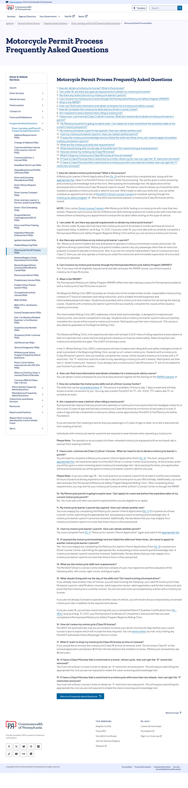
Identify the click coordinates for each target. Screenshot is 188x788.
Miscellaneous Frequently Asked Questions (24, 394)
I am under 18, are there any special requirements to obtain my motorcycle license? (105, 91)
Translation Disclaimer (162, 767)
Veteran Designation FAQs (27, 347)
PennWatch (146, 731)
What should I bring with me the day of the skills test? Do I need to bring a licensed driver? (109, 148)
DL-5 (113, 176)
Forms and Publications (21, 117)
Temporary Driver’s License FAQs (27, 336)
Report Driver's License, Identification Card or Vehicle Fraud (23, 420)
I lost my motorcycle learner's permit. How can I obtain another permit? (99, 134)
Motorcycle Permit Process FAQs (27, 251)
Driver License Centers (91, 208)
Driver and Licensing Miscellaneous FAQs (23, 178)
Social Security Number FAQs (25, 328)
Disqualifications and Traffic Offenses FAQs (27, 171)
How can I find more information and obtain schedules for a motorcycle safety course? (106, 105)
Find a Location (17, 105)
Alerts (12, 428)
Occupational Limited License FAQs (24, 293)
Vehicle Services (17, 99)
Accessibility (127, 767)
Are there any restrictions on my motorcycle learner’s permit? (92, 95)
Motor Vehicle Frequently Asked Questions (24, 388)
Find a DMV (101, 731)
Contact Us (15, 111)
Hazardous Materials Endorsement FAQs (24, 234)
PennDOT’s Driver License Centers (115, 194)
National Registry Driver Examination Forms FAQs (26, 258)
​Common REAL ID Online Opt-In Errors (26, 381)
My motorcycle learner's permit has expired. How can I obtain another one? (101, 130)
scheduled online (91, 387)
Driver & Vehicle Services (19, 78)
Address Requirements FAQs (25, 136)
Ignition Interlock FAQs (25, 240)
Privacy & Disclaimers (143, 767)
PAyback (100, 746)
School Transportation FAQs (27, 312)
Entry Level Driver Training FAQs (26, 226)
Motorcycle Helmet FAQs (26, 275)
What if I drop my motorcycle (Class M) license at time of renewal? (96, 155)
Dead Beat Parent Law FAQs (27, 165)
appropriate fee (65, 179)
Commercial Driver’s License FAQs (24, 158)
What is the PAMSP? (70, 102)
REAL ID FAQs (20, 300)
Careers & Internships (151, 726)
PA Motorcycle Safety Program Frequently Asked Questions (27, 355)
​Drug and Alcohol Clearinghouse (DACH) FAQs (25, 217)
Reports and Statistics (20, 412)
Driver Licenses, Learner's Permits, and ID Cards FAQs (27, 201)
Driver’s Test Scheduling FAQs (25, 208)
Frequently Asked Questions (23, 123)
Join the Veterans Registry (108, 741)
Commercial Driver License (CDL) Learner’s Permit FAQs (27, 150)
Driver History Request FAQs (25, 186)
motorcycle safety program (73, 197)
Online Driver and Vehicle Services (21, 400)
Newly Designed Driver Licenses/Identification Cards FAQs (25, 268)
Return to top (172, 713)
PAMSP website (167, 376)
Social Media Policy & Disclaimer (168, 769)
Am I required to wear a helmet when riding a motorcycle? (91, 112)
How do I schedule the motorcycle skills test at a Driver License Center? (98, 109)
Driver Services (17, 93)
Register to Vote (103, 726)
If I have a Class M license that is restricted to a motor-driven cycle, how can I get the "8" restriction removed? (120, 158)
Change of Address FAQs (26, 142)
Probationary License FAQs (27, 280)
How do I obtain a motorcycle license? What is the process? (91, 88)
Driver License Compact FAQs (25, 193)
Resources (15, 406)
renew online (139, 631)
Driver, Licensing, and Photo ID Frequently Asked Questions (26, 129)
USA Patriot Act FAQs (24, 342)
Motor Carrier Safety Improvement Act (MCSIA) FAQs (27, 365)
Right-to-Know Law (150, 736)
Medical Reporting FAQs (25, 245)
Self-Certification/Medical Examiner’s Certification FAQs (27, 320)
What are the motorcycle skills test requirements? (87, 144)
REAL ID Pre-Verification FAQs (25, 306)
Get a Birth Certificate (106, 736)
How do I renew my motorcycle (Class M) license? (87, 151)
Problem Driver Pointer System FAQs (25, 286)
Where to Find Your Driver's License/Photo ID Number (27, 374)
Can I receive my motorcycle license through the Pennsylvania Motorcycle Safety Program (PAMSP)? (114, 98)
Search (13, 87)
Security (176, 767)
